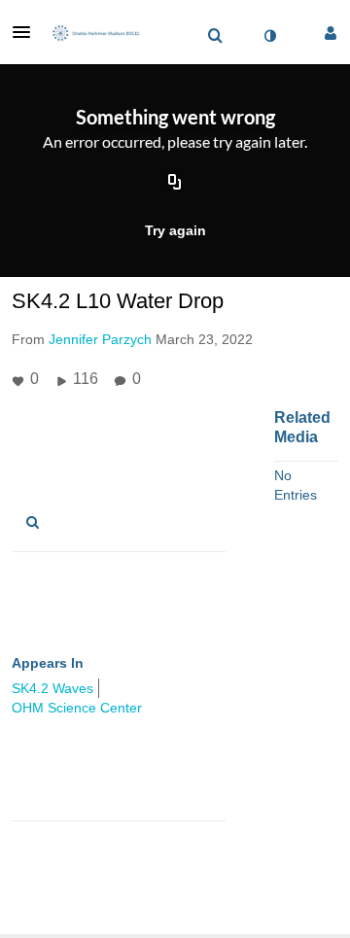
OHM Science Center (77, 707)
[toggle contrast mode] (269, 35)
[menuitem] (214, 35)
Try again (175, 230)
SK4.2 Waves (52, 688)
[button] (27, 32)
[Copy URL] (175, 183)
